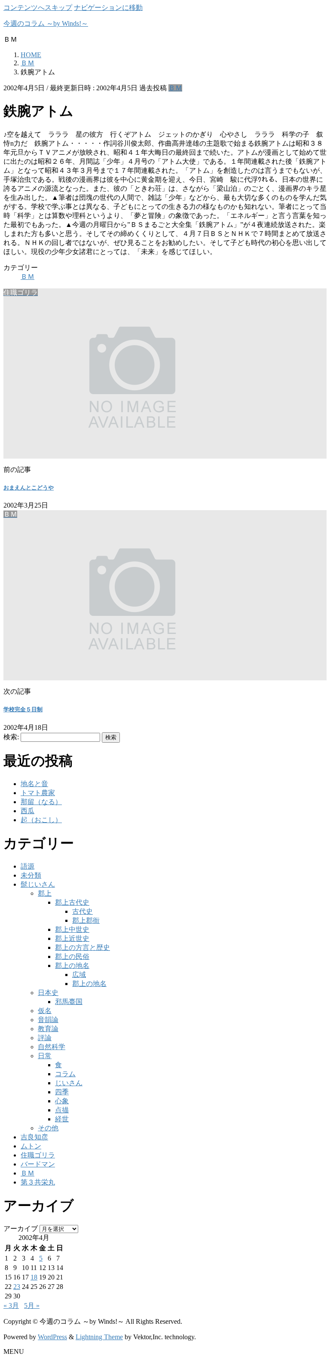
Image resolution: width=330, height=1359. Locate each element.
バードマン (38, 1164)
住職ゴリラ (38, 1155)
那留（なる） (41, 801)
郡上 (45, 893)
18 (34, 1277)
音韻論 (48, 1019)
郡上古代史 (72, 902)
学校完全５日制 (23, 709)
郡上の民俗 (72, 956)
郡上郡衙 (86, 920)
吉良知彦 (34, 1137)
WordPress (52, 1337)
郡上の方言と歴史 (82, 947)
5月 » (32, 1305)
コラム (65, 1073)
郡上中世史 (72, 929)
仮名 (45, 1010)
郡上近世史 (72, 938)
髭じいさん (38, 884)
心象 (62, 1101)
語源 (27, 866)
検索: (11, 737)
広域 (79, 974)
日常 (45, 1055)
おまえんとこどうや (28, 487)
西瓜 (27, 810)
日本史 (48, 992)
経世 (62, 1119)
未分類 (31, 875)
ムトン (31, 1146)
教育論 (48, 1028)
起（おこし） (41, 819)
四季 (62, 1092)
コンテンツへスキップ (37, 7)
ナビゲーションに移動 (108, 7)
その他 (48, 1128)
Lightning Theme (99, 1337)
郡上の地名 (72, 965)
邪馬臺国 (68, 1001)
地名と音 (34, 783)
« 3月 (11, 1305)
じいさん (68, 1083)
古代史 (82, 911)
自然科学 (51, 1046)
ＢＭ (175, 88)
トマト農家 (38, 792)
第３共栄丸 (38, 1182)
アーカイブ (20, 1228)
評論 (45, 1037)
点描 (62, 1110)
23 (16, 1286)
